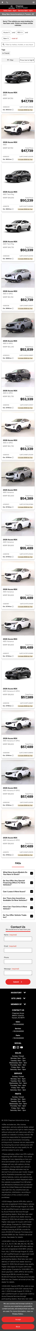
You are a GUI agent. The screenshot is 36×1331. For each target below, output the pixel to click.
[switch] (33, 2)
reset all (15, 38)
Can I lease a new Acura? (14, 891)
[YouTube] (21, 1047)
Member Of (16, 1004)
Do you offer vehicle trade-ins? (15, 916)
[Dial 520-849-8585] (7, 2)
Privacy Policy (17, 1314)
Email (10, 946)
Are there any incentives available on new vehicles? (15, 899)
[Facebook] (14, 1047)
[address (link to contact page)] (2, 2)
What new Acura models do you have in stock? (15, 873)
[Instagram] (18, 1047)
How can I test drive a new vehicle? (15, 908)
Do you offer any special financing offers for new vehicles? (14, 883)
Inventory (16, 993)
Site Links (16, 998)
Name (10, 935)
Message (11, 969)
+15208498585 (18, 1024)
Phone (6, 957)
